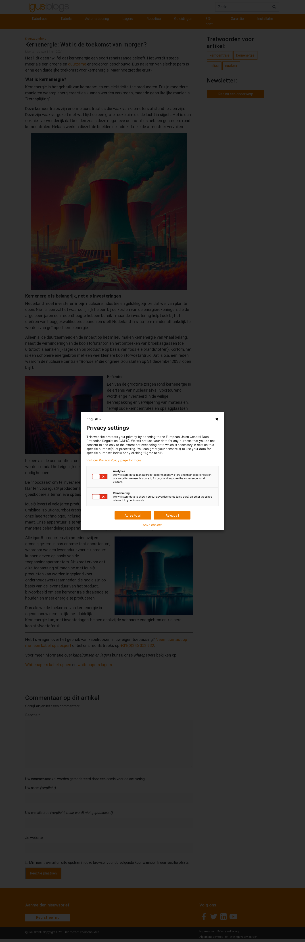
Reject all (172, 515)
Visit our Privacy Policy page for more (113, 460)
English (92, 419)
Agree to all (133, 515)
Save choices (152, 525)
